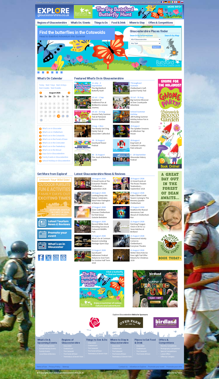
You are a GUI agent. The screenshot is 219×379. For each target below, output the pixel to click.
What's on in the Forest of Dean (54, 139)
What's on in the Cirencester (53, 143)
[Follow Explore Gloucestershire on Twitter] (48, 253)
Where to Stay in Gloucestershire (119, 341)
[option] (94, 322)
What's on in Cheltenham (52, 132)
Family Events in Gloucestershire (55, 157)
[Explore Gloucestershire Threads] (63, 253)
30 (67, 116)
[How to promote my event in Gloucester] (54, 228)
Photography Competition (170, 348)
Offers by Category (167, 356)
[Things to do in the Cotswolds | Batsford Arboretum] (128, 4)
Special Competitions (169, 351)
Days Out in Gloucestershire (53, 153)
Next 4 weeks (44, 88)
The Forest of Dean (70, 354)
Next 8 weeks (56, 88)
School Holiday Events (47, 348)
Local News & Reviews (47, 354)
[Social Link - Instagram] (56, 253)
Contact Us (109, 2)
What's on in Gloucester (51, 128)
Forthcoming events (46, 346)
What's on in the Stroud (51, 150)
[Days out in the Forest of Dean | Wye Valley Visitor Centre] (170, 170)
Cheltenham (68, 348)
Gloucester (67, 346)
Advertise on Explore (122, 2)
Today (41, 85)
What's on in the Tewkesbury (53, 146)
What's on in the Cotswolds (53, 135)
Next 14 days (61, 85)
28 (59, 116)
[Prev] (40, 91)
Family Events (44, 351)
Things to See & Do (96, 339)
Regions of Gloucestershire (71, 341)
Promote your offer (154, 2)
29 (63, 116)
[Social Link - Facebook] (41, 253)
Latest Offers (165, 354)
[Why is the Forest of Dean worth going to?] (54, 176)
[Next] (69, 91)
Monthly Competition (169, 346)
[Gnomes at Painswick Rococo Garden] (170, 78)
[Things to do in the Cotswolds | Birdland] (155, 269)
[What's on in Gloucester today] (54, 240)
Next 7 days (50, 85)
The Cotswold (68, 351)
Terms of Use (42, 366)
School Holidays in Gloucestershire (56, 160)
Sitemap (65, 366)
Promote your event (138, 2)
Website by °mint (174, 373)
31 (41, 120)
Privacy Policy (54, 366)
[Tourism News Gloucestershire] (54, 217)
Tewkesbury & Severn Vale (73, 356)
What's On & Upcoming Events (47, 341)
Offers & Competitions (166, 341)
